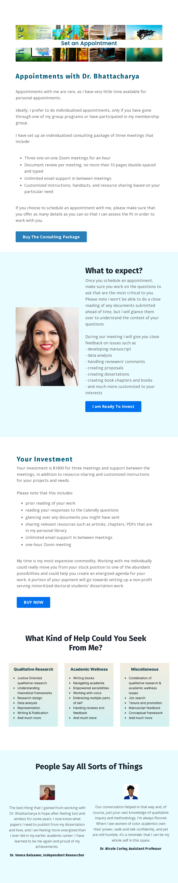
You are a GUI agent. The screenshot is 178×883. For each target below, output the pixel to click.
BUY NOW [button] (33, 602)
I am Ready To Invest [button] (113, 406)
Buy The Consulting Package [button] (51, 236)
